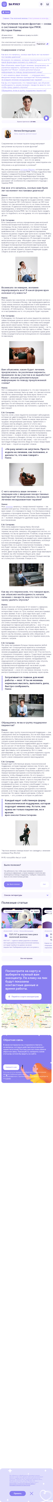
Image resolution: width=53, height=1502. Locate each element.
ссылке (8, 1078)
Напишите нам (11, 1067)
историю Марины (27, 170)
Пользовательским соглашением (19, 1485)
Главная (6, 18)
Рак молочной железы (19, 18)
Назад (7, 12)
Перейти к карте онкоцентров (25, 997)
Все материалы (26, 958)
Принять (18, 1493)
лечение (9, 507)
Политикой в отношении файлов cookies (22, 1483)
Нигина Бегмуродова (26, 931)
